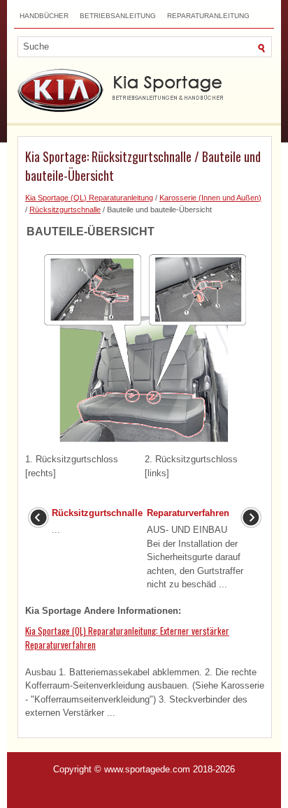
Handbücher (44, 16)
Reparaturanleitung (208, 16)
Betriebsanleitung (118, 16)
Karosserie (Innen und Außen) (210, 197)
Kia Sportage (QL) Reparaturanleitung (89, 197)
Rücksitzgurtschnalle (65, 209)
